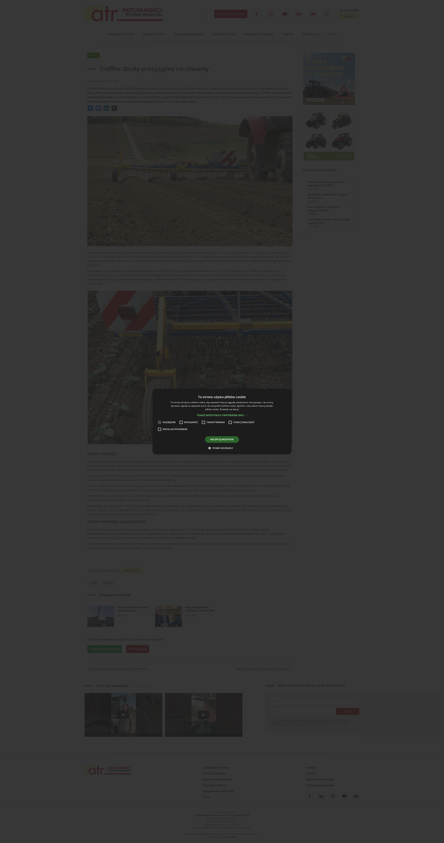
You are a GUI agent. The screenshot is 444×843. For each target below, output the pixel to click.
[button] (222, 415)
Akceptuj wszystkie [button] (222, 439)
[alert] (222, 421)
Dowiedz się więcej (229, 409)
